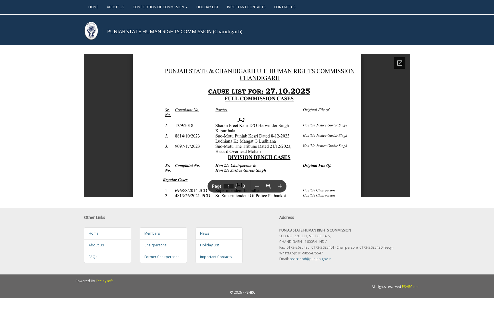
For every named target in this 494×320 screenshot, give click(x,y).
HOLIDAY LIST (207, 7)
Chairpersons (155, 245)
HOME (93, 7)
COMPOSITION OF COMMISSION (159, 7)
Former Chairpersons (161, 256)
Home (94, 233)
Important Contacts (216, 256)
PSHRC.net (410, 286)
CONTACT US (284, 7)
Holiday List (209, 245)
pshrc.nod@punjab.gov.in (310, 258)
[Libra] (91, 31)
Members (152, 233)
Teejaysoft (104, 280)
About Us (96, 245)
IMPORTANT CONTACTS (246, 7)
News (204, 233)
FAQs (93, 256)
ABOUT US (115, 7)
